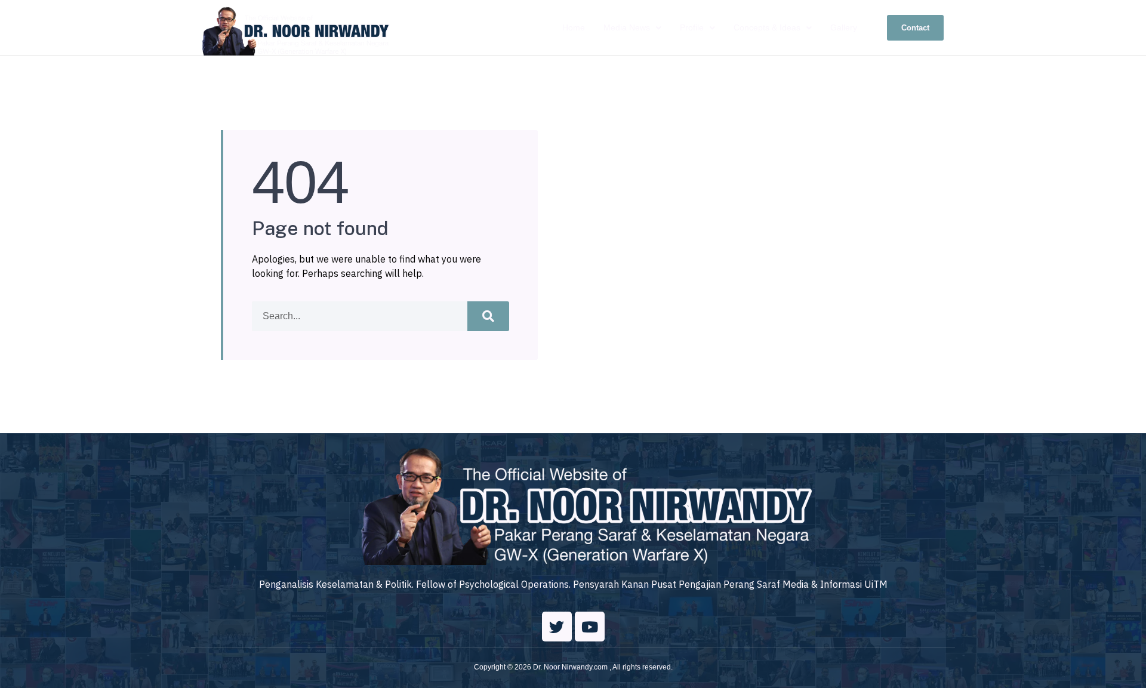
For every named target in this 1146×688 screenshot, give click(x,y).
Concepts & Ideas (767, 27)
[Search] (488, 316)
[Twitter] (557, 626)
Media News (626, 27)
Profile (692, 27)
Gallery (843, 27)
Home (573, 27)
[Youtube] (590, 626)
